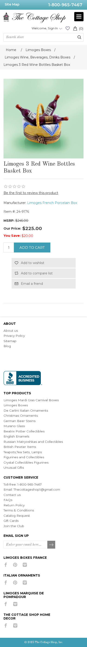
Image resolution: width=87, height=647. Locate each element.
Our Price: (12, 228)
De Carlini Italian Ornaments (25, 410)
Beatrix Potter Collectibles (24, 431)
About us (10, 330)
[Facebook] (5, 565)
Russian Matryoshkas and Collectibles (33, 441)
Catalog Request (16, 515)
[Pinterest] (15, 565)
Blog (7, 346)
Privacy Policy (14, 335)
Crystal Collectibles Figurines (25, 462)
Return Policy (14, 505)
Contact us (12, 495)
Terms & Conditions (18, 510)
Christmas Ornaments (20, 415)
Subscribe (51, 545)
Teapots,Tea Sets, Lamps (22, 452)
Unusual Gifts (13, 467)
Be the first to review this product (30, 193)
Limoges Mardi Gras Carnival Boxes (31, 400)
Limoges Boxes (15, 405)
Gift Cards (11, 520)
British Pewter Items (19, 447)
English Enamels (16, 436)
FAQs (7, 500)
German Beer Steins (19, 421)
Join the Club (13, 526)
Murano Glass (14, 426)
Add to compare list (37, 273)
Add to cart (32, 247)
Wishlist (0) (67, 28)
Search (79, 37)
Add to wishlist (32, 263)
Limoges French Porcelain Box (52, 203)
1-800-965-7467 (65, 4)
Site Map (12, 4)
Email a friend (32, 284)
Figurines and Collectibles (23, 457)
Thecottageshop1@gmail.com (36, 489)
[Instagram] (25, 565)
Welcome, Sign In (45, 28)
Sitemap (9, 341)
